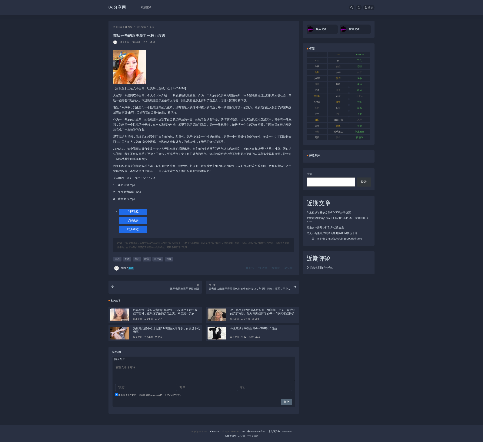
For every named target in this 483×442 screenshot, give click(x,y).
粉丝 (338, 108)
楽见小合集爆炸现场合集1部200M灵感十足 (332, 233)
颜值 (338, 137)
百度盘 (158, 259)
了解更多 (133, 220)
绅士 (317, 114)
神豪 (359, 102)
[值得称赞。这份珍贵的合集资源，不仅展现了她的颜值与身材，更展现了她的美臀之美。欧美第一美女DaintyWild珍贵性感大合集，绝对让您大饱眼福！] (119, 315)
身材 (317, 131)
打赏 (251, 268)
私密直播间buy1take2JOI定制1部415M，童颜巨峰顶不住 (337, 220)
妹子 (359, 72)
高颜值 (359, 137)
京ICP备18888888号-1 (253, 431)
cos (338, 54)
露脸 (317, 137)
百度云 (359, 96)
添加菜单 (146, 7)
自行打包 (338, 120)
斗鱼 (338, 90)
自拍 (317, 120)
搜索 (309, 174)
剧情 (359, 66)
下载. (359, 60)
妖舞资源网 (230, 436)
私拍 (317, 108)
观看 (317, 126)
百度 (338, 96)
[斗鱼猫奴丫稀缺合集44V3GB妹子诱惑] (217, 333)
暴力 (137, 259)
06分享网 (117, 7)
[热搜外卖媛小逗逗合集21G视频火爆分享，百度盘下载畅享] (119, 333)
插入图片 (119, 359)
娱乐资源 (141, 27)
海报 (277, 268)
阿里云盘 (359, 131)
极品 (359, 90)
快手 (359, 78)
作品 (338, 66)
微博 (338, 78)
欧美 (146, 259)
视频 (338, 126)
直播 (338, 102)
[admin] (115, 42)
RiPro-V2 (214, 431)
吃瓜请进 (133, 229)
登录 (370, 7)
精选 (359, 108)
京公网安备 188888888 (280, 431)
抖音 (317, 84)
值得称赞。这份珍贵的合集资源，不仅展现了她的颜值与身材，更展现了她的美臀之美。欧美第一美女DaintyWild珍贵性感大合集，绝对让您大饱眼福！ (165, 313)
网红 (338, 114)
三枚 (117, 259)
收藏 (264, 268)
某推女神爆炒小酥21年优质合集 (325, 227)
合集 (317, 72)
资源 (359, 126)
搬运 (359, 84)
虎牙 (359, 120)
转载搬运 (338, 131)
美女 (359, 114)
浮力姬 (317, 96)
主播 (317, 66)
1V (316, 54)
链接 (290, 268)
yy (338, 60)
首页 (130, 27)
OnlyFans (359, 54)
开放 (127, 259)
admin (127, 268)
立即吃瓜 (133, 211)
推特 (338, 84)
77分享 (241, 436)
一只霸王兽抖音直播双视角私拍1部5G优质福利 (334, 239)
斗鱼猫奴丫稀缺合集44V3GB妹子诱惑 (253, 328)
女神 (338, 72)
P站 (317, 60)
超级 (168, 259)
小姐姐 (317, 78)
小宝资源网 (252, 436)
